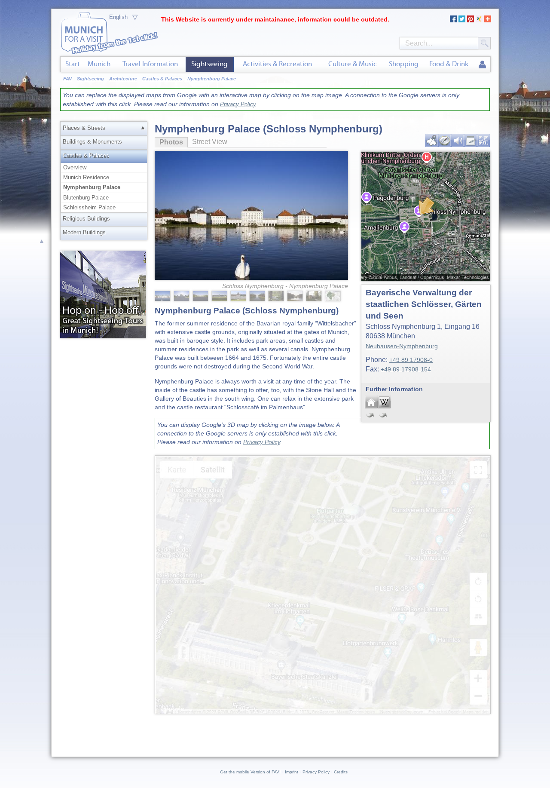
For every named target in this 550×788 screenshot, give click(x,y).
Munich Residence (86, 177)
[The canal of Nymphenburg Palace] (257, 295)
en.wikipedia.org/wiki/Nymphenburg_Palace (384, 402)
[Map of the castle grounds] (333, 295)
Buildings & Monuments (92, 141)
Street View (209, 141)
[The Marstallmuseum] (220, 295)
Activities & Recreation (277, 63)
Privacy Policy (238, 104)
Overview (74, 167)
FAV (67, 78)
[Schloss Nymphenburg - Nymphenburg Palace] (251, 201)
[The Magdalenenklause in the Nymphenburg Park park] (314, 295)
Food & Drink (448, 63)
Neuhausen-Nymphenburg (402, 346)
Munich (99, 63)
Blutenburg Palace (86, 197)
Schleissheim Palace (89, 207)
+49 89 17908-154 (406, 369)
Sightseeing (209, 63)
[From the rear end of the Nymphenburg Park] (295, 295)
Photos (169, 142)
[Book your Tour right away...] (103, 294)
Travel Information (150, 63)
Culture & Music (352, 63)
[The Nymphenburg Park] (201, 295)
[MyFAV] (482, 65)
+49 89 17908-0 (411, 359)
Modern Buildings (84, 232)
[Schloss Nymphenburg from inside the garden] (182, 295)
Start (72, 63)
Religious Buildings (86, 218)
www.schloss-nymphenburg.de (371, 402)
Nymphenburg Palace (91, 187)
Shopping (404, 63)
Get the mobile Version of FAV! (250, 772)
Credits (341, 772)
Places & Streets (84, 128)
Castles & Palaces (86, 155)
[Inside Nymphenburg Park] (276, 295)
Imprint (291, 772)
